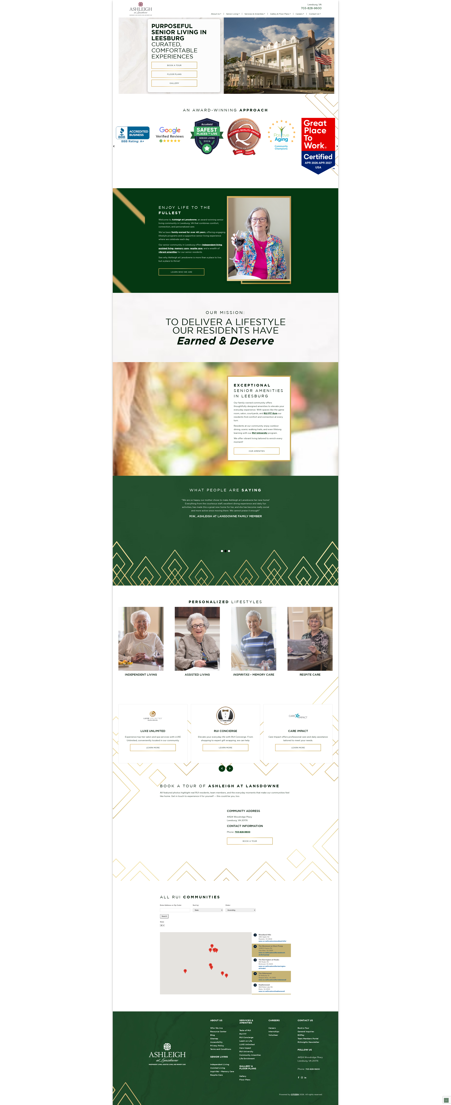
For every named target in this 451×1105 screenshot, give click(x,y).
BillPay (301, 1035)
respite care (196, 248)
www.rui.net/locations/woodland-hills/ (272, 941)
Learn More (153, 748)
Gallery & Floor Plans (279, 14)
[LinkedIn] (305, 1077)
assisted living (166, 248)
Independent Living (219, 1064)
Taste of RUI (245, 1030)
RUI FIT (242, 1034)
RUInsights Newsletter (308, 1042)
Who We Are (216, 1028)
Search (164, 916)
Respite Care (216, 1075)
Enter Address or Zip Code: (171, 905)
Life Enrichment (247, 1058)
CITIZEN (295, 1094)
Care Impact (245, 1048)
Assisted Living (217, 1068)
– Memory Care (222, 1071)
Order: (228, 905)
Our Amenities (257, 451)
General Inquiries (306, 1031)
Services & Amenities (254, 14)
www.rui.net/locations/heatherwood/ (272, 991)
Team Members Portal (308, 1038)
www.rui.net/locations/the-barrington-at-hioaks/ (272, 967)
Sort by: (196, 905)
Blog (212, 1035)
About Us (215, 14)
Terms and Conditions (220, 1049)
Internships (273, 1031)
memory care (182, 248)
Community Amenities (250, 1055)
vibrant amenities (168, 252)
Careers (299, 14)
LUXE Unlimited (247, 1044)
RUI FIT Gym (270, 413)
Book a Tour (174, 65)
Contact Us (314, 14)
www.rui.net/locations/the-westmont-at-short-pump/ (272, 954)
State (162, 922)
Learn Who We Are (181, 272)
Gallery (174, 83)
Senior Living (232, 14)
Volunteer (273, 1035)
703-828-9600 (311, 8)
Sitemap (214, 1038)
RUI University (259, 433)
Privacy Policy (217, 1046)
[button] (185, 971)
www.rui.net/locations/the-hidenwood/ (272, 980)
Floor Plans (174, 74)
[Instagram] (302, 1077)
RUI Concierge (246, 1037)
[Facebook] (298, 1077)
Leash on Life (245, 1041)
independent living (212, 245)
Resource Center (218, 1031)
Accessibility (216, 1042)
